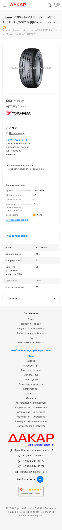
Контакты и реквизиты (31, 342)
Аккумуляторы (31, 365)
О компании (31, 313)
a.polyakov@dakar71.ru (33, 471)
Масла (31, 393)
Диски (31, 360)
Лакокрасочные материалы (31, 421)
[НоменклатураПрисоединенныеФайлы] (31, 68)
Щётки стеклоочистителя (31, 425)
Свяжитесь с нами (16, 139)
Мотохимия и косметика (31, 416)
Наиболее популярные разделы (31, 350)
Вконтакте (40, 479)
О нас (31, 319)
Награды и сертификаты (31, 328)
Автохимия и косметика (31, 412)
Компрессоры (31, 388)
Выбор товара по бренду (31, 333)
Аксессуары (31, 379)
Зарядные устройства (31, 384)
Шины (31, 356)
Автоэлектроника (31, 370)
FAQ (31, 337)
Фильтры (31, 398)
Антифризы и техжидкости (31, 402)
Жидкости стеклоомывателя (31, 407)
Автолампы (31, 374)
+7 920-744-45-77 (33, 460)
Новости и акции (31, 323)
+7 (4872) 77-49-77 (33, 455)
